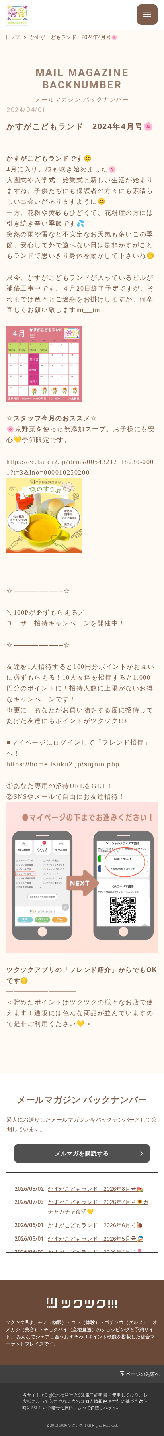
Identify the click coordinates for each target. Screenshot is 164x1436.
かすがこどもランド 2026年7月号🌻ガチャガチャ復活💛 (98, 1207)
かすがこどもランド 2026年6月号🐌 (95, 1225)
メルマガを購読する (82, 1153)
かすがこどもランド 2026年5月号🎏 (95, 1239)
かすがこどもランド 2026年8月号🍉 (95, 1189)
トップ (12, 37)
